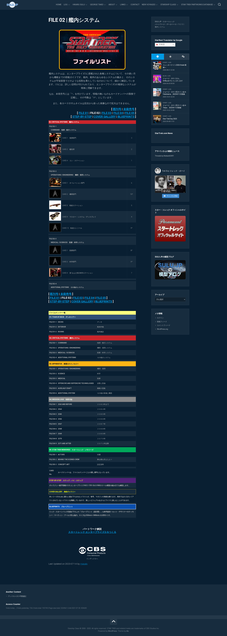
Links (122, 4)
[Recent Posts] (157, 57)
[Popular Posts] (170, 57)
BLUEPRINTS (126, 116)
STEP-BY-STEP (82, 116)
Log (66, 4)
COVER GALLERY (105, 116)
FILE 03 (106, 113)
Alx (127, 631)
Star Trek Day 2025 (170, 119)
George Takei (96, 4)
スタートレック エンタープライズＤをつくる (92, 532)
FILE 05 (130, 113)
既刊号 (117, 109)
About (112, 4)
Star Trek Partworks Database (197, 4)
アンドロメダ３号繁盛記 (17, 596)
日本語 (161, 44)
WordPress (112, 631)
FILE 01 (83, 113)
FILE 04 (118, 113)
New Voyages (148, 4)
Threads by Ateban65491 (164, 156)
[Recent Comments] (183, 57)
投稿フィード (162, 322)
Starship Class (168, 4)
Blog (164, 76)
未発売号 (129, 109)
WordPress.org (162, 329)
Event (165, 62)
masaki (83, 563)
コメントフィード (163, 325)
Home (58, 4)
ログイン (160, 318)
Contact (135, 4)
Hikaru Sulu (79, 4)
